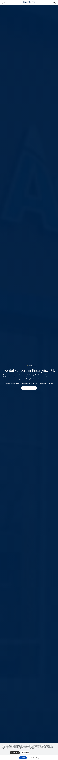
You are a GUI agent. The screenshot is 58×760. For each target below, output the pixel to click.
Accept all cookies (15, 752)
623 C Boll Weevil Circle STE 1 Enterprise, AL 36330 (20, 383)
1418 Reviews (32, 366)
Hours (52, 383)
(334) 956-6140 (42, 383)
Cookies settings (25, 752)
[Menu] (3, 2)
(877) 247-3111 (34, 757)
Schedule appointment (29, 388)
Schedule (23, 757)
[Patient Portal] (54, 2)
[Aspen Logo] (29, 2)
